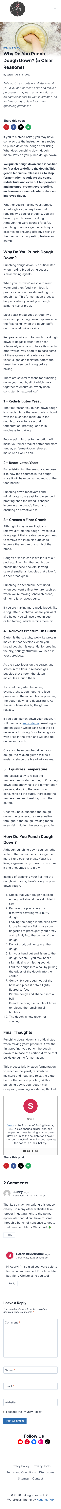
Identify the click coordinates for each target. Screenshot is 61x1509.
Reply (9, 1234)
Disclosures (46, 1472)
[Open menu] (55, 9)
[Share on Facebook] (14, 127)
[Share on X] (21, 127)
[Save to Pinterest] (6, 127)
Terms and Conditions (21, 1472)
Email (9, 1386)
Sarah (10, 74)
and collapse (31, 723)
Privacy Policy (32, 1411)
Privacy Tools (42, 1466)
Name (10, 1370)
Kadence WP (45, 1499)
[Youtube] (24, 1151)
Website (10, 1402)
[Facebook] (32, 1151)
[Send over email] (28, 127)
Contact (37, 1478)
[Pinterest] (28, 1151)
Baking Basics (11, 48)
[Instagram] (36, 1151)
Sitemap (23, 1478)
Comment (12, 1322)
